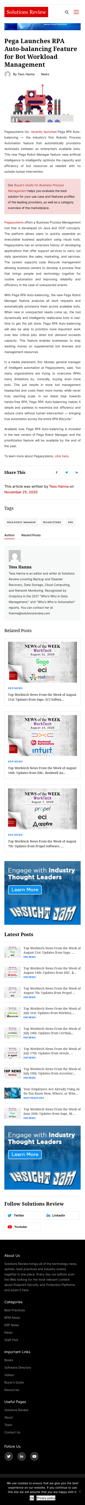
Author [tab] (9, 535)
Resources (11, 1390)
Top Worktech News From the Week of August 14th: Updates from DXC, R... (52, 970)
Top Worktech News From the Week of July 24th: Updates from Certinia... (52, 1031)
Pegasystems (52, 522)
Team (8, 1425)
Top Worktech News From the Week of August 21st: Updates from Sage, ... (52, 950)
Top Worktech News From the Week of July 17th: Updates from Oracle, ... (52, 1051)
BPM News (12, 1317)
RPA (70, 522)
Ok (32, 1498)
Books (8, 1360)
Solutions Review (16, 1410)
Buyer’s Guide (14, 1382)
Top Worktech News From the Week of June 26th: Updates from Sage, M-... (52, 1111)
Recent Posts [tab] (31, 535)
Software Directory (17, 1367)
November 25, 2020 (20, 491)
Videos (9, 1375)
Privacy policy (46, 1498)
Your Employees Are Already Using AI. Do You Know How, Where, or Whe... (52, 1091)
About (8, 1417)
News (45, 74)
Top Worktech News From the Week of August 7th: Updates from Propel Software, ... (42, 843)
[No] (79, 1491)
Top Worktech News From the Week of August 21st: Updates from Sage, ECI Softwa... (42, 697)
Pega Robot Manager (21, 522)
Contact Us (12, 1432)
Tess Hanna (26, 74)
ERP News (15, 688)
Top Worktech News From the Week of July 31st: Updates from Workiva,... (52, 1010)
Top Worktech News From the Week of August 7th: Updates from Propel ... (52, 990)
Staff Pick (11, 1340)
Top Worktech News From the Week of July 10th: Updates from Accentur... (52, 1071)
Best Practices (34, 1098)
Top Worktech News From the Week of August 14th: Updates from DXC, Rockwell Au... (42, 770)
